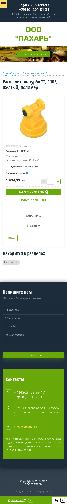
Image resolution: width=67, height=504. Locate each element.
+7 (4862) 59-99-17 (33, 5)
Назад (11, 238)
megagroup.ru (44, 491)
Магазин (17, 73)
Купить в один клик (33, 200)
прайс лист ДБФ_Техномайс (21, 438)
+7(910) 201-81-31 (34, 9)
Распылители (9, 75)
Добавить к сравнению (24, 166)
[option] (33, 119)
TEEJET (29, 173)
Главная (7, 73)
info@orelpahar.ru (25, 426)
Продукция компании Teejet (37, 73)
